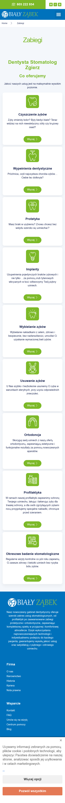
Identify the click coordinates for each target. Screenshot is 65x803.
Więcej (30, 139)
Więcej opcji (32, 779)
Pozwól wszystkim (32, 791)
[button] (58, 14)
